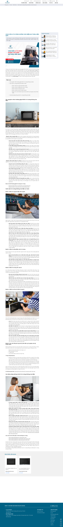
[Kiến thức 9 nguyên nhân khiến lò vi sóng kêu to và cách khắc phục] (43, 44)
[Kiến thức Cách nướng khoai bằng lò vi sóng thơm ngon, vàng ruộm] (43, 52)
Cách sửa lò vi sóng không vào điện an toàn (18, 83)
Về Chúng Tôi (53, 511)
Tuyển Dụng (53, 515)
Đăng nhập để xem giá (10, 471)
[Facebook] (51, 506)
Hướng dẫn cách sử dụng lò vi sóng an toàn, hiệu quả (25, 371)
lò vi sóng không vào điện (15, 447)
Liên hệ (56, 2)
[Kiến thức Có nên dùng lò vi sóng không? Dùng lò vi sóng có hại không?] (43, 56)
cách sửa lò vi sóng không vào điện (27, 447)
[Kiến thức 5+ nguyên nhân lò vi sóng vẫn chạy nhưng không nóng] (43, 40)
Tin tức (51, 2)
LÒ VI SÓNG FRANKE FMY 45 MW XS (11, 469)
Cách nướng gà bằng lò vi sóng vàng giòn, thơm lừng (19, 439)
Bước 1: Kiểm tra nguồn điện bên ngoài (19, 85)
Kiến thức (15, 4)
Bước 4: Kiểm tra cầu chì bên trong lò (19, 90)
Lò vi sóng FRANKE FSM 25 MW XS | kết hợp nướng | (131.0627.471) (24, 469)
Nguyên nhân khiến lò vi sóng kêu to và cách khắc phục (19, 185)
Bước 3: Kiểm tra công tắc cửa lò (18, 88)
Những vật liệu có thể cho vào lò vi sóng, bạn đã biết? (51, 36)
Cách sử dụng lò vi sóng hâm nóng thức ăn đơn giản (51, 48)
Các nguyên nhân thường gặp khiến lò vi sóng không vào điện (22, 81)
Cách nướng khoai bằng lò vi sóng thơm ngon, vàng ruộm (51, 52)
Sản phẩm (31, 2)
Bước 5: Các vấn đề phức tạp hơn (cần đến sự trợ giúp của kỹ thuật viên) (25, 92)
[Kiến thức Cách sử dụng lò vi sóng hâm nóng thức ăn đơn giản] (43, 48)
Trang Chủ (6, 4)
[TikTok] (55, 506)
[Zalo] (53, 506)
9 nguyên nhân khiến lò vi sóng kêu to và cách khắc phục (51, 44)
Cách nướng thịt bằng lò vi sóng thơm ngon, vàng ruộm (19, 438)
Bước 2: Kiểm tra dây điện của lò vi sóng (20, 87)
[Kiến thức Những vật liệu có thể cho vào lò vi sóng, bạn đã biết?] (43, 36)
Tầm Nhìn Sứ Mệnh (41, 512)
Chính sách (38, 2)
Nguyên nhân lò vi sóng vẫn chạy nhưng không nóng (19, 186)
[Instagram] (57, 506)
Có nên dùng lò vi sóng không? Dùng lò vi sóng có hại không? (51, 56)
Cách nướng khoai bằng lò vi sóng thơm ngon (17, 437)
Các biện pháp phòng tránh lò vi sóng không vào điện (20, 95)
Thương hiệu (24, 2)
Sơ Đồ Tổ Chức (40, 511)
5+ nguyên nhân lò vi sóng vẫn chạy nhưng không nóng (51, 40)
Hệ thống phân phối (54, 514)
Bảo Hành (45, 2)
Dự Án (52, 512)
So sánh (8, 472)
